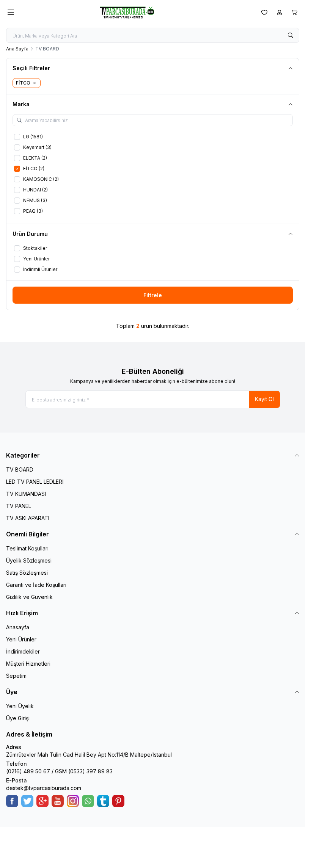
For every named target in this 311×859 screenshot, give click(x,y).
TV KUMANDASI (26, 494)
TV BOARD (19, 469)
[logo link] (136, 12)
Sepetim (16, 675)
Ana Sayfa (17, 49)
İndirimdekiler (23, 651)
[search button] (290, 35)
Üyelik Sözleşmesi (29, 560)
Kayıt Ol (264, 399)
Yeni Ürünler (21, 639)
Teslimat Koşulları (27, 548)
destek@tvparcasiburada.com (43, 788)
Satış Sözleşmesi (27, 572)
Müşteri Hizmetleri (28, 663)
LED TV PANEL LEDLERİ (35, 481)
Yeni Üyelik (20, 706)
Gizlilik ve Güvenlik (29, 597)
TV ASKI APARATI (27, 518)
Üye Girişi (18, 718)
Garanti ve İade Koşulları (36, 585)
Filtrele (152, 295)
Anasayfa (17, 627)
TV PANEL (18, 506)
